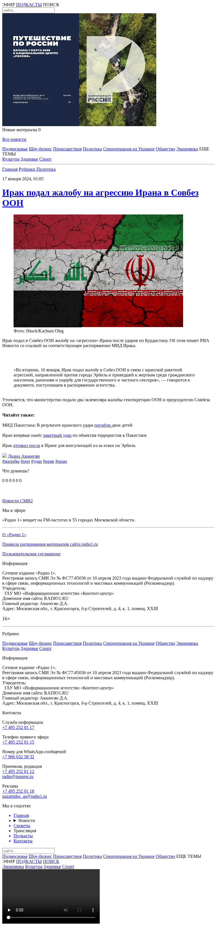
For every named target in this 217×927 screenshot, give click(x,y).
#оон (25, 461)
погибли (103, 425)
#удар (36, 461)
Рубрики (27, 169)
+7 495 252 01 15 (18, 742)
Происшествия (67, 148)
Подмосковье (15, 148)
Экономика (187, 148)
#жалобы (10, 461)
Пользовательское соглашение (31, 553)
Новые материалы (21, 129)
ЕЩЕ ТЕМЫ (188, 856)
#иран (61, 461)
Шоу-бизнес (40, 148)
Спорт (45, 159)
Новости (26, 820)
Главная (10, 169)
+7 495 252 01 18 (18, 791)
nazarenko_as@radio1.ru (24, 796)
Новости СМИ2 (17, 500)
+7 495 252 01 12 (18, 771)
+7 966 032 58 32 (18, 756)
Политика (92, 148)
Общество (165, 148)
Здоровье (29, 159)
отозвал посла (26, 445)
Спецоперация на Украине (129, 148)
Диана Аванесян (24, 456)
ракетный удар (57, 435)
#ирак (48, 461)
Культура (10, 159)
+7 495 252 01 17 (18, 727)
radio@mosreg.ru (17, 776)
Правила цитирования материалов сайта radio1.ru (50, 544)
